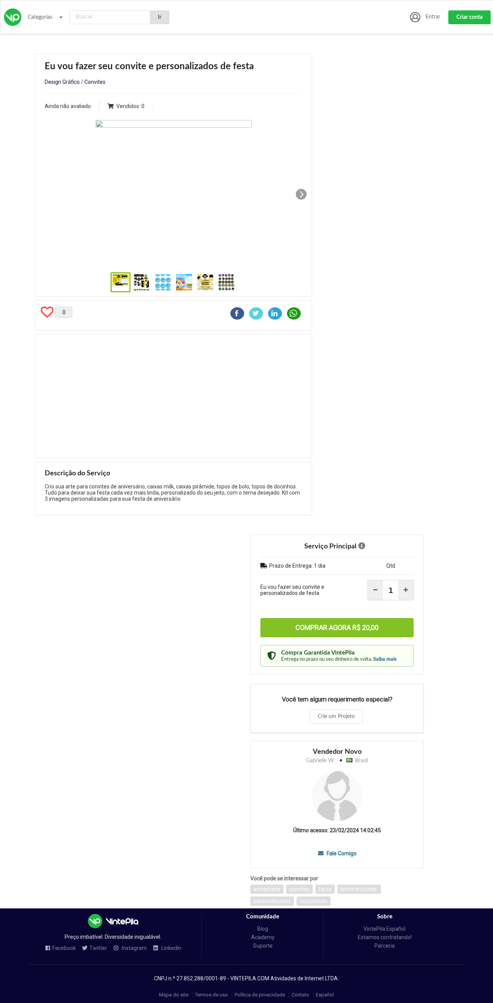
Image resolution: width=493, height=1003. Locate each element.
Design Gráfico (62, 82)
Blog (262, 929)
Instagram (134, 948)
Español (325, 994)
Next (301, 194)
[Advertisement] (173, 396)
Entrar (433, 17)
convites (299, 889)
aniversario (266, 889)
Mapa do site (173, 994)
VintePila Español (385, 929)
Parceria (384, 946)
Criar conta (469, 17)
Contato (300, 994)
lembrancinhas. (359, 889)
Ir (159, 17)
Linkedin (170, 948)
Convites (95, 82)
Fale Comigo (340, 853)
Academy (263, 937)
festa (325, 889)
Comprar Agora (337, 627)
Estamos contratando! (385, 937)
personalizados (272, 901)
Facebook (64, 948)
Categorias (40, 17)
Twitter (98, 948)
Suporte (263, 946)
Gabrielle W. (320, 760)
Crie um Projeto (336, 716)
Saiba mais (385, 659)
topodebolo (313, 901)
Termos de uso (211, 994)
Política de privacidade (260, 994)
